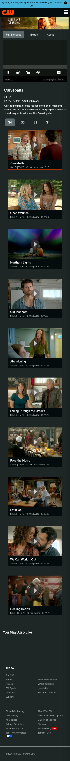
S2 (35, 122)
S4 (10, 122)
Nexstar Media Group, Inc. (50, 715)
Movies (9, 684)
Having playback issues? (54, 79)
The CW (6, 11)
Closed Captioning (15, 711)
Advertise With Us (14, 728)
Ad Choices (11, 719)
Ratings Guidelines (15, 724)
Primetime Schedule (47, 679)
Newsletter (43, 688)
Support (9, 696)
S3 (23, 122)
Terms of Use (44, 732)
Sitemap (42, 724)
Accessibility (12, 715)
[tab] (13, 34)
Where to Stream (46, 684)
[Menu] (66, 12)
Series (9, 679)
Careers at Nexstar (47, 719)
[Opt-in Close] (65, 2)
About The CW (45, 711)
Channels (10, 692)
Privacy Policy (42, 2)
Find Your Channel (47, 692)
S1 (47, 122)
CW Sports (11, 688)
